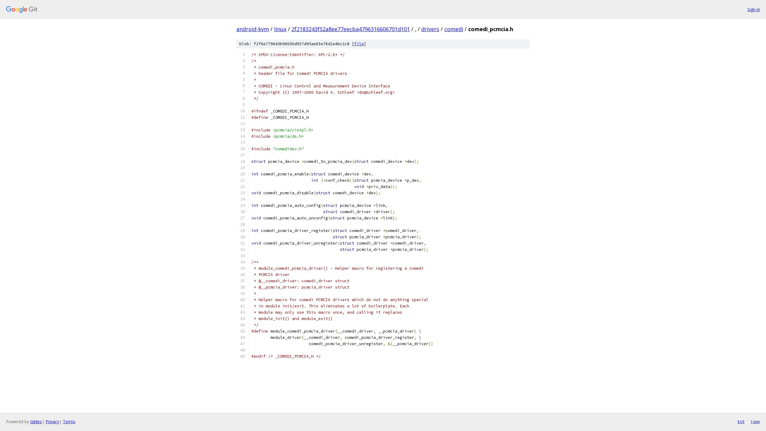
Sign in (753, 9)
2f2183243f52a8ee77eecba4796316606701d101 (350, 29)
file (359, 43)
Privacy (52, 421)
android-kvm (252, 29)
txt (740, 421)
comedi (453, 29)
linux (280, 29)
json (755, 421)
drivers (430, 29)
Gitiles (36, 421)
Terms (69, 421)
